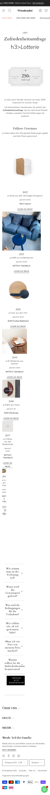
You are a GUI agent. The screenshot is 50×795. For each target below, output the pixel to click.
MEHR (7, 728)
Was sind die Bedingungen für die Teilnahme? (12, 609)
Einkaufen (22, 771)
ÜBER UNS (10, 708)
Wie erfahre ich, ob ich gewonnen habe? (12, 628)
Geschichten (42, 771)
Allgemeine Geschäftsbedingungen (15, 776)
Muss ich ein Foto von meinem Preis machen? (12, 646)
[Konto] (40, 10)
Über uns (32, 771)
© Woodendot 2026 (9, 771)
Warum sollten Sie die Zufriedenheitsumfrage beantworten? (14, 664)
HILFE (7, 718)
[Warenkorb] (46, 10)
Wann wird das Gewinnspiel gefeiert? (12, 591)
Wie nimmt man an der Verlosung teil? (12, 573)
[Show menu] (4, 10)
